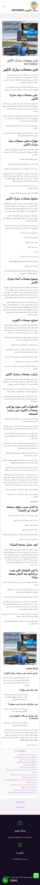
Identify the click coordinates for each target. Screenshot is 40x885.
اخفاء (16, 751)
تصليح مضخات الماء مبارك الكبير (27, 762)
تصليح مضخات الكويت (30, 764)
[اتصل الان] (5, 880)
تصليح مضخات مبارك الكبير (28, 759)
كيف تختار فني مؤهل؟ (29, 787)
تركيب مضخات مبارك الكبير (28, 767)
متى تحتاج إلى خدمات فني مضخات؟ (25, 790)
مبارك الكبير (27, 290)
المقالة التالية (20, 807)
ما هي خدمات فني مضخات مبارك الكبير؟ (24, 785)
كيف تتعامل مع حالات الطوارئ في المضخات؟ (22, 792)
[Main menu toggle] (4, 6)
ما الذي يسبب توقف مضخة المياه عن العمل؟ (24, 774)
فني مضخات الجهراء (25, 539)
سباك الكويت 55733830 (25, 10)
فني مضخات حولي (32, 745)
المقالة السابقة (20, 802)
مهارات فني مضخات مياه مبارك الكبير (25, 757)
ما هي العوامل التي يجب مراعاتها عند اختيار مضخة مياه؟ (20, 780)
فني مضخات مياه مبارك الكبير (27, 754)
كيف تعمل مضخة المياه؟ (29, 777)
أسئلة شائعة (32, 782)
